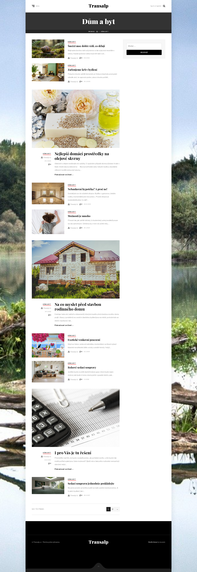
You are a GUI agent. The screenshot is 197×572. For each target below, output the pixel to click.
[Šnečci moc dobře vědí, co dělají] (48, 48)
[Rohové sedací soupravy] (48, 371)
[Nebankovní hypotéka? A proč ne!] (48, 193)
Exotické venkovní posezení (84, 339)
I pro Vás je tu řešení (73, 452)
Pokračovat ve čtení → (64, 175)
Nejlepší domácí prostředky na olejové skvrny (82, 156)
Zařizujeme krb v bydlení (82, 69)
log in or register (155, 6)
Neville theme (152, 542)
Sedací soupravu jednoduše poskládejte (91, 483)
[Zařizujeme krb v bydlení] (48, 72)
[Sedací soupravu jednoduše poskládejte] (48, 485)
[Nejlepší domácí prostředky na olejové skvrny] (76, 119)
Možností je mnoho (79, 216)
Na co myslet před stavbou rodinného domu (78, 307)
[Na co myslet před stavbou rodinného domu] (76, 269)
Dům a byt (72, 42)
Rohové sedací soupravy (82, 367)
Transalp (98, 5)
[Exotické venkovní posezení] (48, 345)
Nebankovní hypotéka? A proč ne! (87, 189)
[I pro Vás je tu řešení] (76, 418)
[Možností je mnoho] (48, 221)
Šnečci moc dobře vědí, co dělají (86, 46)
